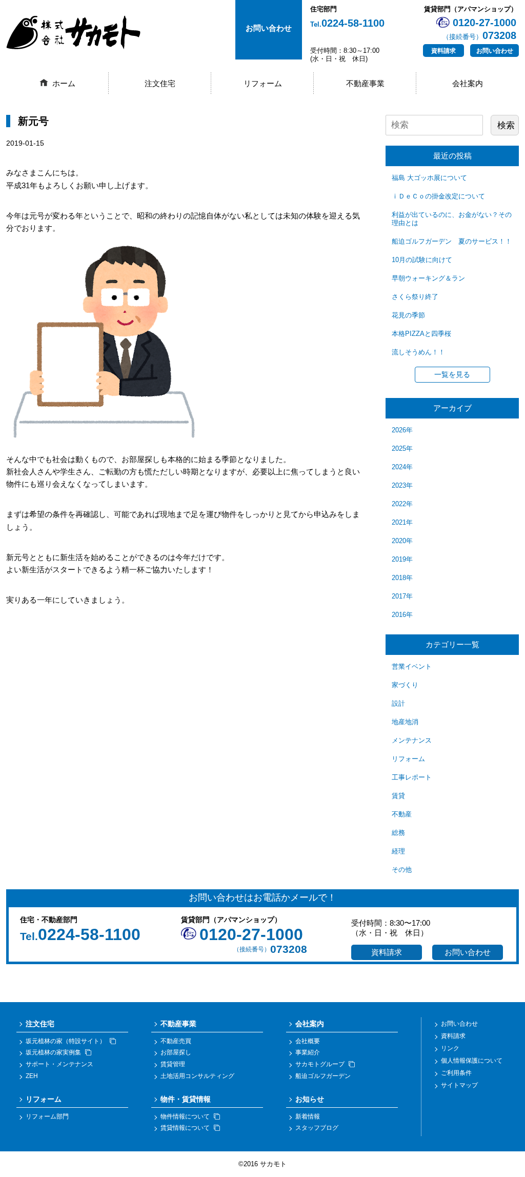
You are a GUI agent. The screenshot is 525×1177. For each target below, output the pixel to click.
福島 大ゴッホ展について (429, 178)
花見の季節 (408, 315)
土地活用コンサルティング (197, 1076)
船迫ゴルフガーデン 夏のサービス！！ (452, 241)
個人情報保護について (471, 1060)
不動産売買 (175, 1041)
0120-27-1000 (251, 934)
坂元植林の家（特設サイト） (66, 1041)
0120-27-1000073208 (479, 29)
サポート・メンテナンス (59, 1064)
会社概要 (307, 1041)
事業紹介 (307, 1052)
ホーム (63, 83)
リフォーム (263, 83)
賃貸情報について (185, 1127)
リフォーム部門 (47, 1116)
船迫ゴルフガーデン (323, 1076)
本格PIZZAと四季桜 (421, 333)
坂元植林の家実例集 (53, 1052)
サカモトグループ (320, 1064)
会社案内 (467, 83)
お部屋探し (175, 1052)
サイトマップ (459, 1085)
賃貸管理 (172, 1064)
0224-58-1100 (347, 23)
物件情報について (185, 1116)
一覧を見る (452, 374)
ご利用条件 (456, 1072)
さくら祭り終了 (415, 297)
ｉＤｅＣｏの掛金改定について (438, 196)
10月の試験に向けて (422, 260)
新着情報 (307, 1116)
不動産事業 (365, 83)
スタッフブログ (316, 1127)
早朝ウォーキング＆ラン (428, 278)
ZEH (32, 1076)
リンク (450, 1048)
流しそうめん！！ (418, 352)
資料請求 (443, 50)
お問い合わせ (494, 50)
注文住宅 (160, 83)
